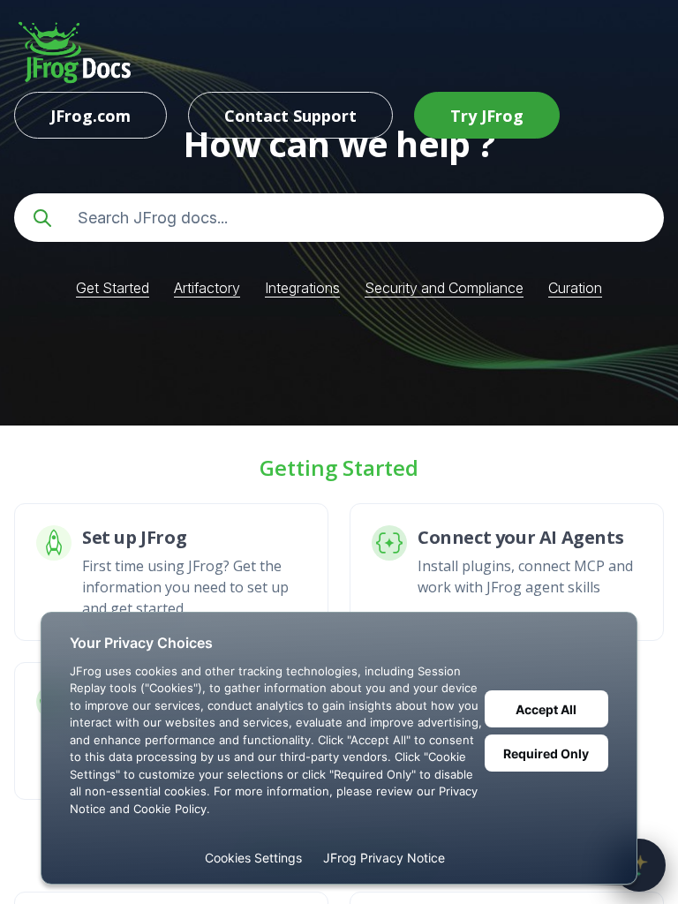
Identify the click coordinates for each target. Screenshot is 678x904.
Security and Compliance (444, 288)
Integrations (302, 288)
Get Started (112, 288)
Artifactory (207, 288)
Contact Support (290, 115)
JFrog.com (90, 115)
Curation (575, 288)
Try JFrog (487, 115)
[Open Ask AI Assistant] (639, 865)
